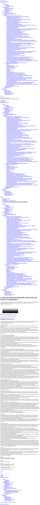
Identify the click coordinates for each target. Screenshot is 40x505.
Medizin (8, 69)
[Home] (2, 0)
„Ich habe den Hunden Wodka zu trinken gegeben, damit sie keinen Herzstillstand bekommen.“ (22, 28)
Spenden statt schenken (8, 91)
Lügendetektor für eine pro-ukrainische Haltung (14, 32)
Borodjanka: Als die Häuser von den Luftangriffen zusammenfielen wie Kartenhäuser (21, 40)
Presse (1, 100)
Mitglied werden (7, 90)
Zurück (1, 471)
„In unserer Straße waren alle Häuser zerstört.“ (14, 39)
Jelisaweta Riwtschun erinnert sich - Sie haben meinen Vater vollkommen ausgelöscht (21, 82)
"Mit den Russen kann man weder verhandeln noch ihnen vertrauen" (18, 36)
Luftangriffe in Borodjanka (11, 50)
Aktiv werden (4, 89)
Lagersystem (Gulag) (8, 86)
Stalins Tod (8, 171)
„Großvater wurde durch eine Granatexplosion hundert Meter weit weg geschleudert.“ (21, 47)
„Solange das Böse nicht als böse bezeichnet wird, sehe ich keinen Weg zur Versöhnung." (21, 25)
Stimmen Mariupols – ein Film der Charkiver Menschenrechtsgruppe (18, 16)
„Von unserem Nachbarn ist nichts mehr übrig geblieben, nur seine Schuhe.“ (19, 45)
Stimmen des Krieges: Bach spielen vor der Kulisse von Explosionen (18, 34)
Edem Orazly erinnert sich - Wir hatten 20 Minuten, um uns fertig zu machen (19, 78)
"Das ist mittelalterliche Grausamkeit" (13, 46)
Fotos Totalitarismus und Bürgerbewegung (12, 186)
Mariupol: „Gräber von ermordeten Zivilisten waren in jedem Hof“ (18, 22)
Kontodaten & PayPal (8, 94)
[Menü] (1, 196)
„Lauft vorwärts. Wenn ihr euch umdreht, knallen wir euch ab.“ (17, 33)
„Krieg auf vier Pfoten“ (10, 156)
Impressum (2, 504)
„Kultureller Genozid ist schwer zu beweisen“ (14, 18)
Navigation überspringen (4, 1)
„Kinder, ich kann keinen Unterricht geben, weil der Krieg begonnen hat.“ (19, 29)
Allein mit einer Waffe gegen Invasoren (13, 54)
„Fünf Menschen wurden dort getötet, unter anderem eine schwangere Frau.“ (19, 59)
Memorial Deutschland (6, 198)
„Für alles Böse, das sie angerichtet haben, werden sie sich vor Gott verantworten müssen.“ (22, 51)
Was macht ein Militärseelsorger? (12, 27)
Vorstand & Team (7, 9)
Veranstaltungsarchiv (10, 6)
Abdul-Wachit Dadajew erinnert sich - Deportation (15, 73)
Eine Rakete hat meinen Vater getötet (13, 23)
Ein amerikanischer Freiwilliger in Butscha (14, 30)
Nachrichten (7, 4)
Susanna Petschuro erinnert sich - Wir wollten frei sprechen (16, 79)
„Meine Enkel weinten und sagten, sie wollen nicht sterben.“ (17, 48)
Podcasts (3, 88)
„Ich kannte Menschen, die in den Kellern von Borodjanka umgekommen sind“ (20, 37)
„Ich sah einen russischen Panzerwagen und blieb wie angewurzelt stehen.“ (19, 42)
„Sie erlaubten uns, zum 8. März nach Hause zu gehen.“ (16, 55)
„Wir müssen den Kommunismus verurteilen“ (14, 20)
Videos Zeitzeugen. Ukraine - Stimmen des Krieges (13, 15)
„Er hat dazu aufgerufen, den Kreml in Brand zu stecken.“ (16, 126)
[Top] (1, 476)
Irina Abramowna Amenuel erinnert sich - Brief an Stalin (16, 72)
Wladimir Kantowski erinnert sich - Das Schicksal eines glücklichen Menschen (20, 75)
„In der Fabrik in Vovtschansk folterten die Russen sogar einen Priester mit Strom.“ (20, 58)
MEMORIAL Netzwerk (9, 10)
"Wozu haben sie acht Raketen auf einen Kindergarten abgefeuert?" (18, 57)
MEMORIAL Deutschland (9, 8)
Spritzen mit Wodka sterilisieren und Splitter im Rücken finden (17, 62)
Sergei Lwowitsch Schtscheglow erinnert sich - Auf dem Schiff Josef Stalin (19, 83)
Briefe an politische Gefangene (10, 93)
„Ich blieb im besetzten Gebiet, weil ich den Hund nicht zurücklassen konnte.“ (19, 52)
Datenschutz (7, 504)
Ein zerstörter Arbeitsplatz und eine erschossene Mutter (16, 53)
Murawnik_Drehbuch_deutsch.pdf (8, 316)
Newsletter (4, 100)
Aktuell (3, 3)
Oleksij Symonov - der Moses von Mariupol (14, 49)
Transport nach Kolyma (10, 71)
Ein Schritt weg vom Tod (11, 38)
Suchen (2, 475)
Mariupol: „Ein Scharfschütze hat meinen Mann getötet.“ (16, 31)
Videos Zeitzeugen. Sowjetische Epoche (11, 63)
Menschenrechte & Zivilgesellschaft (10, 13)
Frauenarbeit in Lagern (10, 67)
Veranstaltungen (7, 5)
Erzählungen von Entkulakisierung (12, 66)
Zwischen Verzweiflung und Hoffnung (13, 17)
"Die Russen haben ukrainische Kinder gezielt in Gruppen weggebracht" (19, 19)
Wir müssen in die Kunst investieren (12, 127)
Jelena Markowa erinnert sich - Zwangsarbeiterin (15, 76)
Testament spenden (8, 92)
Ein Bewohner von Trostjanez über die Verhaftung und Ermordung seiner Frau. (20, 157)
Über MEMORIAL (5, 7)
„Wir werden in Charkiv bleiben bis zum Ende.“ (14, 24)
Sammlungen (4, 14)
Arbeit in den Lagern (10, 65)
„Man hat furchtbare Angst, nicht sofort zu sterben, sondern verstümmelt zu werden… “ (21, 43)
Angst (8, 64)
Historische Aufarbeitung (9, 12)
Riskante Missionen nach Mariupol (12, 21)
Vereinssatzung (7, 111)
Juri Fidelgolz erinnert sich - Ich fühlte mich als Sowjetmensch (17, 74)
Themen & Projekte (5, 112)
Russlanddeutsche (10, 70)
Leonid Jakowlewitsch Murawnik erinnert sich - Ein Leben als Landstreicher (19, 77)
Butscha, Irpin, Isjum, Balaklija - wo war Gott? (14, 35)
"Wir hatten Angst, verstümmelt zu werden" (14, 44)
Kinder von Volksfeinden (11, 68)
